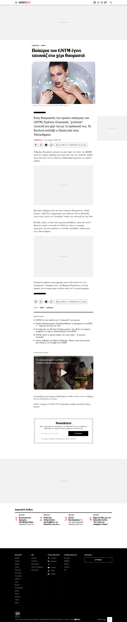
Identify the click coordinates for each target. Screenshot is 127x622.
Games (44, 404)
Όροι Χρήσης (35, 564)
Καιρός (17, 590)
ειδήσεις (90, 396)
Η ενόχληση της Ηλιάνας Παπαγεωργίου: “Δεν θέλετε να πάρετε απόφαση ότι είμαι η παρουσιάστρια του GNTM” (63, 330)
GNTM (43, 45)
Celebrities (35, 45)
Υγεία (16, 581)
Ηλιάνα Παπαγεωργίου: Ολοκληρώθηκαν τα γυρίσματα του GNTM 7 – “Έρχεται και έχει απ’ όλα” (64, 324)
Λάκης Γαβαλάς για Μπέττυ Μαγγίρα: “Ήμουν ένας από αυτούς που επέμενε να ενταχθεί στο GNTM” (63, 341)
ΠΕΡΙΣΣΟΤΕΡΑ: (39, 316)
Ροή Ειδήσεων (19, 587)
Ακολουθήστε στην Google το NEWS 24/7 (49, 396)
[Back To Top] (109, 619)
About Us (34, 558)
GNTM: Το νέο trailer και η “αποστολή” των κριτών (58, 320)
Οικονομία (18, 570)
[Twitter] (41, 145)
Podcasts (17, 596)
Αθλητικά (17, 579)
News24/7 (67, 558)
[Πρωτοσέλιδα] (94, 2)
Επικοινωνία (34, 570)
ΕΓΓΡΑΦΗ (98, 560)
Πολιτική (17, 561)
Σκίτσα (17, 593)
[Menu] (16, 2)
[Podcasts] (102, 2)
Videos (17, 599)
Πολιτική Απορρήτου (37, 567)
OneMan (66, 564)
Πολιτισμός (18, 573)
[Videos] (98, 2)
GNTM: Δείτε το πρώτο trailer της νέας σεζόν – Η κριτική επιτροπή (60, 336)
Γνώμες (17, 567)
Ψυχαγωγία (18, 576)
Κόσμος (17, 564)
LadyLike (66, 567)
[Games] (105, 2)
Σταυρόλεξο (64, 404)
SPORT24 (66, 561)
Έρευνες (17, 584)
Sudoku (73, 404)
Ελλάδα (17, 558)
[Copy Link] (51, 145)
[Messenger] (46, 145)
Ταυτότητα (34, 561)
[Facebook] (36, 145)
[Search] (111, 2)
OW (65, 570)
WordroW (80, 404)
